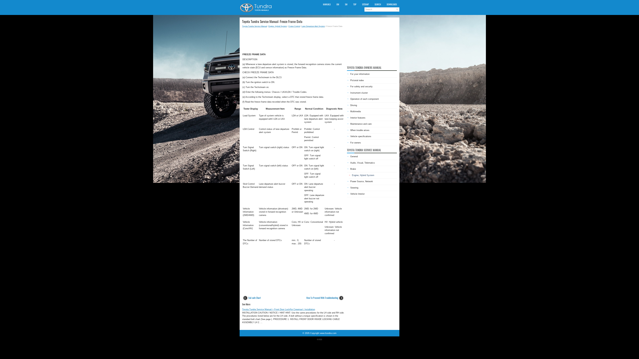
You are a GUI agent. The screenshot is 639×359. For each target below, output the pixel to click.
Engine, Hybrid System (277, 26)
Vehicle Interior (357, 194)
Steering (354, 187)
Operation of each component (364, 99)
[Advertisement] (293, 39)
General (354, 156)
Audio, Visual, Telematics (362, 163)
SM (346, 4)
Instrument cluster (359, 93)
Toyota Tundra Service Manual (254, 26)
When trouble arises (359, 130)
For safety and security (361, 86)
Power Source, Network (361, 181)
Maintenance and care (361, 124)
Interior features (357, 118)
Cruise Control (294, 26)
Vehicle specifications (360, 136)
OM (337, 4)
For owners (355, 142)
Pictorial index (357, 80)
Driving (353, 105)
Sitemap (365, 4)
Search (378, 4)
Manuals (327, 4)
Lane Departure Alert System (313, 26)
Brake (353, 169)
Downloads (392, 4)
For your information (360, 74)
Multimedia (355, 111)
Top (354, 4)
